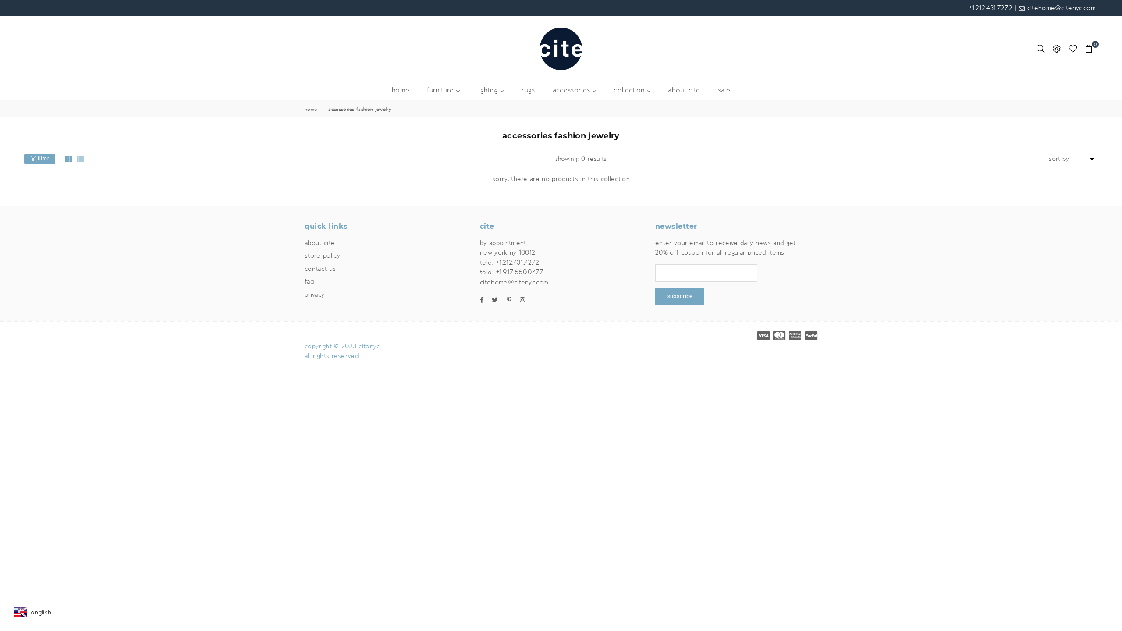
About (320, 242)
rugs (528, 90)
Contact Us (320, 268)
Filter (43, 159)
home (400, 90)
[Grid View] (68, 159)
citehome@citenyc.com (1060, 7)
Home (311, 109)
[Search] (1040, 48)
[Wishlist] (1073, 48)
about (684, 90)
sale (724, 90)
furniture (441, 90)
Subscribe (679, 296)
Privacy (314, 294)
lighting (489, 90)
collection (630, 90)
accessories (573, 90)
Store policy (322, 255)
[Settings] (1057, 48)
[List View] (80, 159)
